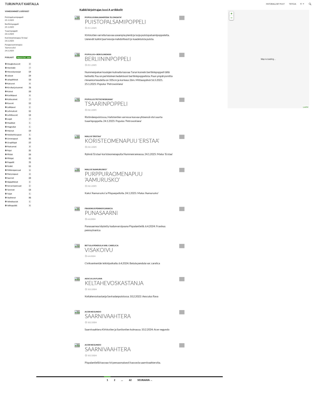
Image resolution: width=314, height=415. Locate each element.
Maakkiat (17, 123)
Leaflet (305, 107)
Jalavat (18, 76)
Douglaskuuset (17, 64)
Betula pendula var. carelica (101, 245)
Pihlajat (18, 158)
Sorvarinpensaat (17, 186)
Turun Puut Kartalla (22, 4)
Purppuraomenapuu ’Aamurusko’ (114, 176)
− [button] (231, 18)
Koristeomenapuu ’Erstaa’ (122, 140)
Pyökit (18, 166)
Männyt (18, 131)
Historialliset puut (275, 4)
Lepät (17, 119)
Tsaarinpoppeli (106, 103)
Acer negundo (93, 311)
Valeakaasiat (17, 201)
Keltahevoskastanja (114, 283)
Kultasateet (17, 99)
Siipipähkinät (17, 182)
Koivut (18, 91)
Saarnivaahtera (108, 316)
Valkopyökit (17, 205)
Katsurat (17, 83)
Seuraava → (144, 380)
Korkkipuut (17, 95)
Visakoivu (99, 250)
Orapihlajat (18, 142)
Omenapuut (18, 138)
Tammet (18, 190)
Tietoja (292, 4)
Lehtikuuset (18, 115)
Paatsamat (17, 146)
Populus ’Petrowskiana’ (99, 99)
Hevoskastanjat (18, 72)
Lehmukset (18, 111)
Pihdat (18, 154)
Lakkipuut (17, 107)
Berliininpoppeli (108, 58)
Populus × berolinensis (98, 54)
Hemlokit (17, 68)
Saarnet (18, 178)
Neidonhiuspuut (17, 135)
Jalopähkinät (18, 79)
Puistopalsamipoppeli (115, 21)
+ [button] (231, 13)
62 (130, 380)
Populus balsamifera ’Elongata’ (103, 17)
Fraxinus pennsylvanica (99, 208)
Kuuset (18, 103)
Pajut (18, 150)
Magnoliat (17, 127)
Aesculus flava (93, 278)
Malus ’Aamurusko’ (96, 169)
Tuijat (17, 194)
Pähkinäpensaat (17, 170)
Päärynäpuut (17, 174)
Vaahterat (18, 197)
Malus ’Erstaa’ (93, 136)
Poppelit (18, 162)
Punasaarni (101, 212)
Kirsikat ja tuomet (18, 87)
